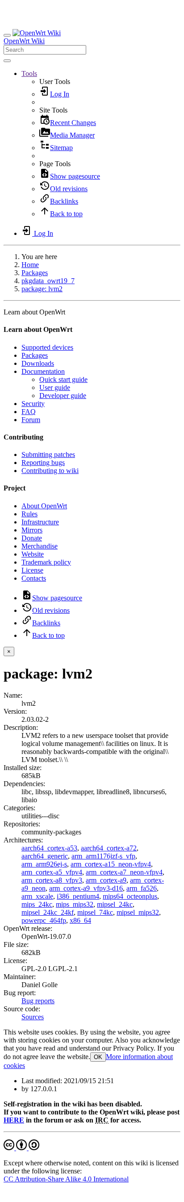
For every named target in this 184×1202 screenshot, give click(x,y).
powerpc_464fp (43, 920)
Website (32, 554)
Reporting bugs (43, 462)
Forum (30, 419)
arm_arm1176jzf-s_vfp (103, 856)
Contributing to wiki (50, 470)
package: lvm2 (42, 289)
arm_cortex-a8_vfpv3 (51, 880)
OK (98, 1057)
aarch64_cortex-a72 (109, 848)
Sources (32, 1017)
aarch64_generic (44, 856)
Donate (31, 538)
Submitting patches (48, 454)
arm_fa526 (141, 888)
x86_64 (80, 920)
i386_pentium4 (78, 896)
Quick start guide (63, 379)
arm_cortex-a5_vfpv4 (51, 872)
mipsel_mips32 (138, 912)
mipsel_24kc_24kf (47, 912)
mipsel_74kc (95, 912)
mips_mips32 (74, 904)
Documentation (43, 371)
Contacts (33, 578)
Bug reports (37, 1001)
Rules (29, 514)
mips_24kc (36, 904)
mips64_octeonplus (130, 896)
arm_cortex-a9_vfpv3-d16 (86, 888)
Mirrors (31, 530)
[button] (29, 73)
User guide (54, 387)
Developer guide (62, 395)
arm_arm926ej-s (44, 864)
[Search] (7, 60)
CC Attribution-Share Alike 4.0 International (66, 1179)
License (32, 570)
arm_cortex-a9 (106, 880)
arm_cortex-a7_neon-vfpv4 (124, 872)
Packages (34, 272)
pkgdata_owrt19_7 (48, 281)
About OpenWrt (44, 506)
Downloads (37, 363)
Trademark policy (46, 562)
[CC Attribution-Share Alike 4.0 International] (21, 1148)
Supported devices (47, 347)
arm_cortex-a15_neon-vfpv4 (111, 864)
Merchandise (39, 546)
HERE (14, 1120)
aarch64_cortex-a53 (49, 848)
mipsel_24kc (115, 904)
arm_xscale (37, 896)
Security (33, 403)
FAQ (28, 411)
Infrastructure (40, 522)
